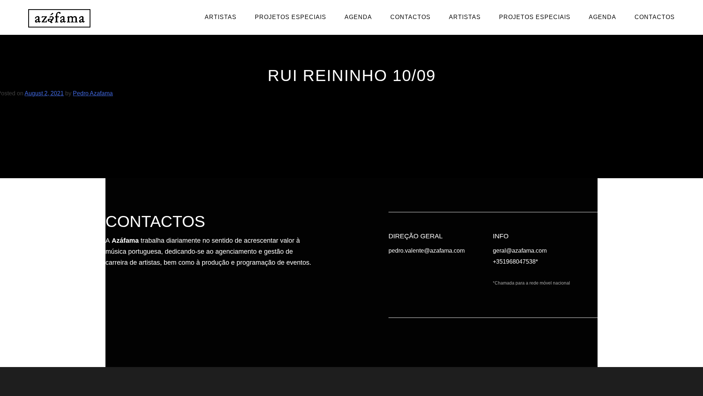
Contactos (410, 17)
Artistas (221, 17)
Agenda (358, 17)
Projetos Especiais (290, 17)
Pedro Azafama (93, 93)
